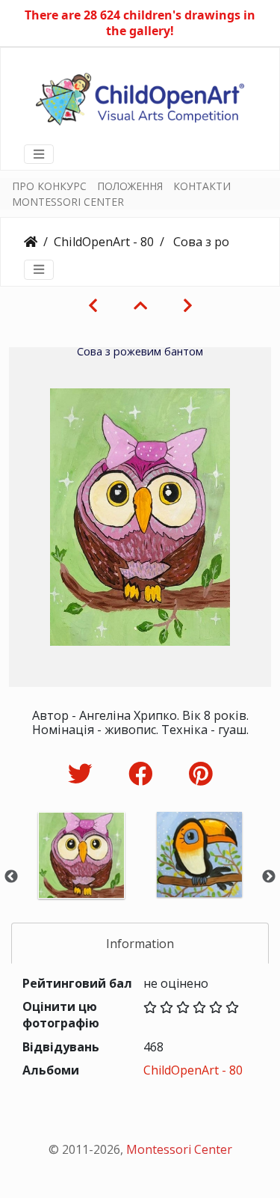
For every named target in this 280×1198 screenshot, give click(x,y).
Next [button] (268, 877)
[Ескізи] (140, 305)
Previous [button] (11, 877)
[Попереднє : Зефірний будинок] (93, 305)
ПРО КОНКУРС (49, 186)
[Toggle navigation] (39, 154)
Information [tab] (140, 943)
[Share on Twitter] (83, 773)
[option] (81, 875)
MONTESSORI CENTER (68, 202)
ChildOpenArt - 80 (104, 241)
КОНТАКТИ (202, 186)
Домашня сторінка (30, 242)
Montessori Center (179, 1149)
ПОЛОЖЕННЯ (130, 186)
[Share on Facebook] (143, 773)
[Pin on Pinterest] (200, 773)
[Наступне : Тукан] (188, 305)
